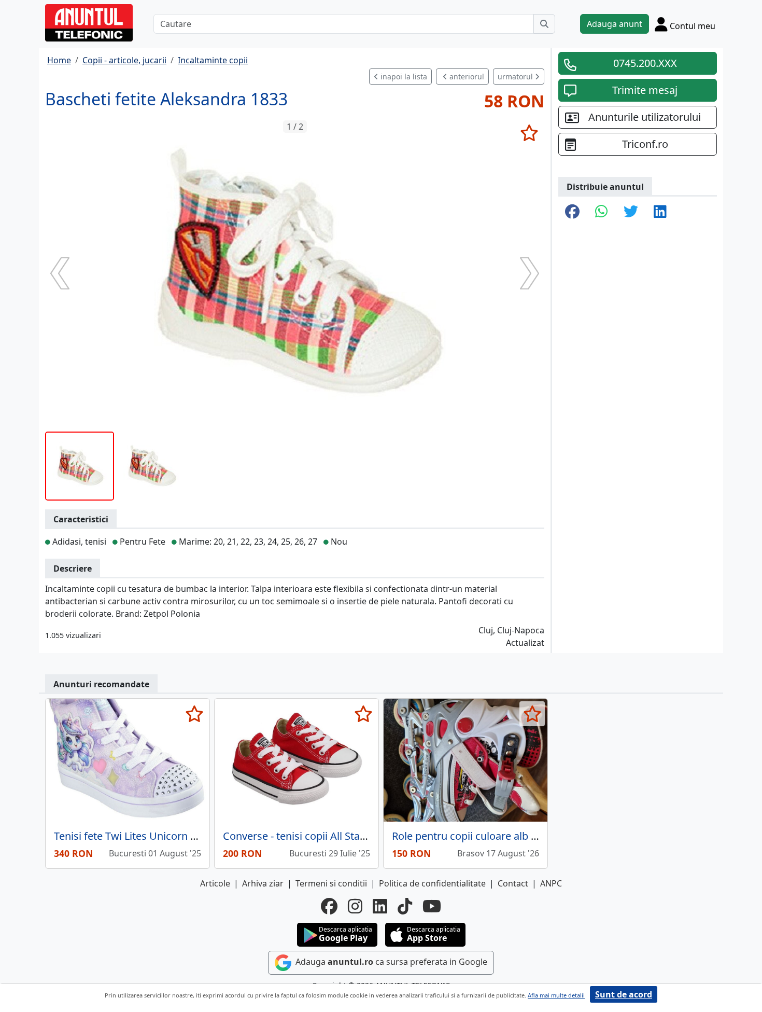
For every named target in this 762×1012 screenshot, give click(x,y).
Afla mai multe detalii (556, 995)
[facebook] (329, 906)
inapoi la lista (402, 76)
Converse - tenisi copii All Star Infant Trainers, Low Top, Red (364, 836)
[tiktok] (405, 906)
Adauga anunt (614, 24)
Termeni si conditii (331, 883)
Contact (513, 883)
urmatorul (516, 76)
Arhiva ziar (263, 883)
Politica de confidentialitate (432, 883)
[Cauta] (544, 24)
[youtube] (431, 906)
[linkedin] (380, 906)
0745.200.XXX (645, 63)
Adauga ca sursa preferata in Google (390, 962)
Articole (215, 883)
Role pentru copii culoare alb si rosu (477, 836)
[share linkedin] (660, 212)
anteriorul (465, 76)
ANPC (551, 883)
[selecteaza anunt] (529, 132)
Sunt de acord (623, 994)
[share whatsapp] (601, 212)
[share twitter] (631, 212)
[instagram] (355, 906)
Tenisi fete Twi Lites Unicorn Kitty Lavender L (160, 836)
